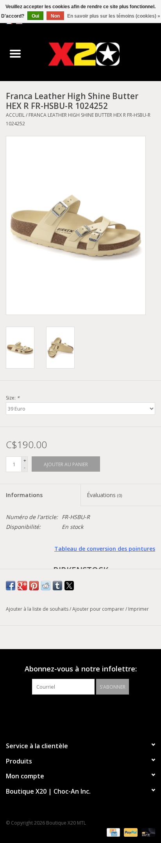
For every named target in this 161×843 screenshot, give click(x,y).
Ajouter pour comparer (98, 609)
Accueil (15, 115)
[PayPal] (130, 832)
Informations (24, 495)
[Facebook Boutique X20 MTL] (73, 710)
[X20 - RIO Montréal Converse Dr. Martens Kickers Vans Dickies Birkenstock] (95, 54)
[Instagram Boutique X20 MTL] (87, 710)
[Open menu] (15, 53)
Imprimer (138, 609)
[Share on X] (69, 585)
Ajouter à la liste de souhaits (38, 609)
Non (55, 16)
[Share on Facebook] (10, 585)
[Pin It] (34, 585)
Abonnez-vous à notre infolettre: (81, 669)
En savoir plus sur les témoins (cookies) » (113, 16)
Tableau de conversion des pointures (104, 548)
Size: (13, 397)
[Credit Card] (112, 832)
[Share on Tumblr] (57, 585)
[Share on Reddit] (45, 585)
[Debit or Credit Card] (147, 832)
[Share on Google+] (22, 585)
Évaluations (104, 495)
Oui (35, 16)
